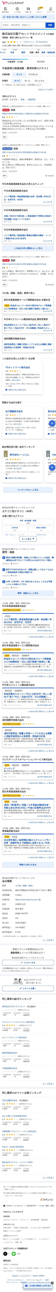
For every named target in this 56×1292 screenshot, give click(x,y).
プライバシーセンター (34, 1280)
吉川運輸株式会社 (14, 411)
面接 (13, 110)
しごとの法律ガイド (29, 1239)
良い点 (27, 81)
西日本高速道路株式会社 (14, 791)
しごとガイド (44, 1239)
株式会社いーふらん (19, 454)
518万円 (26, 1139)
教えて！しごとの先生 (11, 1239)
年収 (13, 52)
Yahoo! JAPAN (38, 1276)
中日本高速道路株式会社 (14, 606)
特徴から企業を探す (21, 1228)
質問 (23, 52)
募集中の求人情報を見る (17, 390)
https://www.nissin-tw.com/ (26, 899)
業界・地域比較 (48, 52)
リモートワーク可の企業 (42, 45)
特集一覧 (28, 12)
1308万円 (26, 1015)
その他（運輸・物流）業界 (11, 45)
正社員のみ (33, 74)
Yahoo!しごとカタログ (14, 1206)
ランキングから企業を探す (40, 1228)
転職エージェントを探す (12, 1231)
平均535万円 (43, 42)
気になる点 (39, 81)
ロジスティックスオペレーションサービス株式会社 (27, 759)
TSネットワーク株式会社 (17, 367)
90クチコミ (30, 42)
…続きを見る (15, 380)
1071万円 (26, 1046)
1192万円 (26, 1030)
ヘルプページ (46, 1187)
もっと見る (47, 940)
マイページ (50, 12)
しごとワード (8, 1242)
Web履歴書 (35, 1220)
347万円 (26, 1124)
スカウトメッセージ (10, 1220)
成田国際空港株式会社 (13, 720)
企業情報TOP (31, 1206)
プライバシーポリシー (15, 1280)
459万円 (26, 1170)
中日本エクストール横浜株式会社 (18, 685)
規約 (47, 1280)
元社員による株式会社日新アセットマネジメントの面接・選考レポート (26, 145)
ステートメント (12, 1282)
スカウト (39, 12)
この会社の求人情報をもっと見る (39, 637)
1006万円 (26, 1061)
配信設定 (44, 1220)
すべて (19, 74)
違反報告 (51, 137)
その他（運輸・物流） (24, 886)
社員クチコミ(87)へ (46, 90)
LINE (19, 1254)
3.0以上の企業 (28, 45)
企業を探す (5, 12)
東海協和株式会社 (11, 831)
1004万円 (26, 1076)
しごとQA (17, 12)
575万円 (26, 1155)
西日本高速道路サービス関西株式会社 (20, 645)
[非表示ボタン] (52, 1282)
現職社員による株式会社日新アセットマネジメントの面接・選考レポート (27, 106)
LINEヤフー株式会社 (10, 1265)
